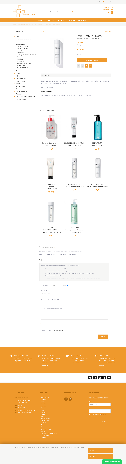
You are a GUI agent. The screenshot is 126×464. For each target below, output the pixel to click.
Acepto (92, 450)
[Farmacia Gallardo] (24, 11)
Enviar (104, 421)
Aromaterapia (20, 86)
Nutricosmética (21, 78)
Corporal (19, 71)
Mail (90, 401)
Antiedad (19, 42)
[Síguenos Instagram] (71, 399)
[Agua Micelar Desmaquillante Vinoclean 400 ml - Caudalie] (74, 212)
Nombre (91, 408)
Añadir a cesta (93, 60)
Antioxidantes (20, 44)
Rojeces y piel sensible (23, 63)
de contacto (24, 412)
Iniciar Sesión (108, 2)
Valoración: (44, 285)
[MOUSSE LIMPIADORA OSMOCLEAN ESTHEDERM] (97, 168)
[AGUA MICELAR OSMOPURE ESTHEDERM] (74, 168)
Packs (18, 89)
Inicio (40, 20)
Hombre (18, 84)
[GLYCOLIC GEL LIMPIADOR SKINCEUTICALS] (74, 127)
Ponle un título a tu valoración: (50, 299)
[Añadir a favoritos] (82, 66)
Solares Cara (20, 65)
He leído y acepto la (52, 330)
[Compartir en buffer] (100, 378)
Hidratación (20, 52)
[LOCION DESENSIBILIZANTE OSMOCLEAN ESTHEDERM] (51, 212)
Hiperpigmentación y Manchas (26, 55)
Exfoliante (19, 50)
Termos (18, 94)
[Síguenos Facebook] (66, 399)
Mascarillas (20, 61)
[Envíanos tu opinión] (90, 66)
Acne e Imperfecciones (23, 40)
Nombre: (44, 290)
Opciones (92, 456)
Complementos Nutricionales (25, 96)
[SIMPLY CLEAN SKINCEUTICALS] (97, 127)
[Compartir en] (78, 66)
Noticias (61, 20)
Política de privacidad (57, 330)
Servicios (50, 20)
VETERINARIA (21, 99)
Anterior (41, 31)
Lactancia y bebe (21, 91)
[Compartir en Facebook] (104, 378)
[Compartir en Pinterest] (90, 378)
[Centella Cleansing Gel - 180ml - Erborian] (51, 127)
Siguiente (108, 31)
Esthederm (80, 42)
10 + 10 (42, 324)
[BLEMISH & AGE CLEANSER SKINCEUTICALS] (51, 168)
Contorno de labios (22, 46)
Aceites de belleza (22, 67)
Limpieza (19, 57)
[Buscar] (72, 12)
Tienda (72, 20)
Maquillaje (19, 59)
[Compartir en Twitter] (109, 378)
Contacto (82, 20)
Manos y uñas (20, 81)
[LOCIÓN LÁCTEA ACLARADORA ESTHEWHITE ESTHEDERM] (57, 52)
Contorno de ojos (22, 48)
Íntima (18, 76)
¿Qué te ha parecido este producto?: (52, 308)
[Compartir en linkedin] (95, 378)
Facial (17, 36)
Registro (99, 2)
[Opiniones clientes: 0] (86, 66)
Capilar (18, 73)
